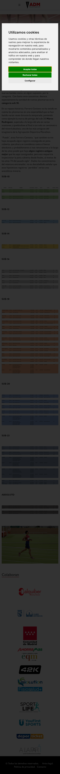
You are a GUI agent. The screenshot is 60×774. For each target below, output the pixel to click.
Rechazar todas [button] (30, 75)
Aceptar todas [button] (30, 69)
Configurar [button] (30, 80)
